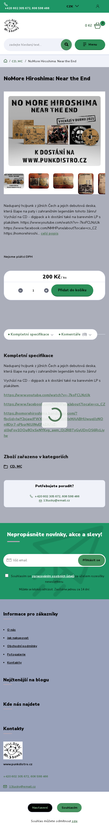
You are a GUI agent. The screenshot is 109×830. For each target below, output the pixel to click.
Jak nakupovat (18, 638)
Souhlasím (69, 808)
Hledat (66, 44)
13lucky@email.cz (56, 500)
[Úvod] (22, 26)
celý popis (49, 233)
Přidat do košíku (72, 290)
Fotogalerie (16, 654)
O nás (11, 630)
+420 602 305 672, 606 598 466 (27, 8)
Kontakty (14, 662)
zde (75, 821)
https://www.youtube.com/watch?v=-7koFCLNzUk (47, 395)
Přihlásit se (91, 560)
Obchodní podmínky (22, 646)
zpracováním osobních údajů (53, 576)
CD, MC (17, 61)
